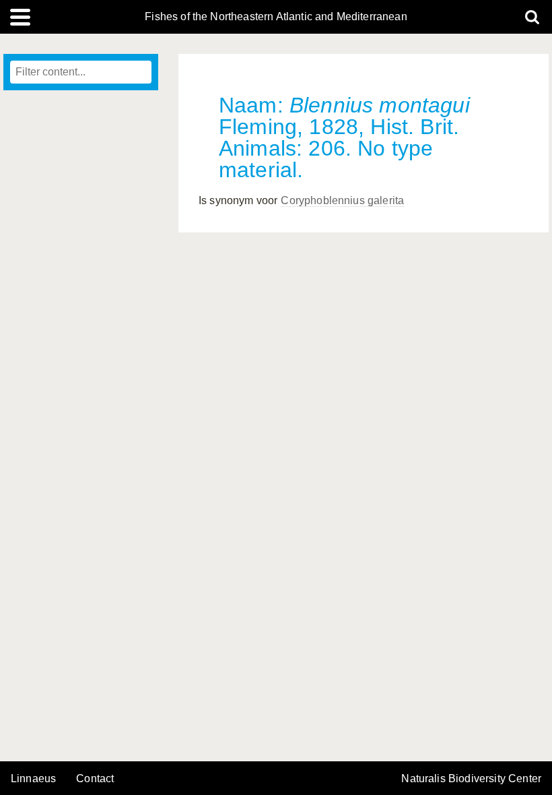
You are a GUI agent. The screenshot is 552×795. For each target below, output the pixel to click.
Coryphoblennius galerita (342, 200)
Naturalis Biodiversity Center (471, 778)
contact (95, 778)
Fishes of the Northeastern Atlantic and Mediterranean (276, 16)
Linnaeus (33, 778)
